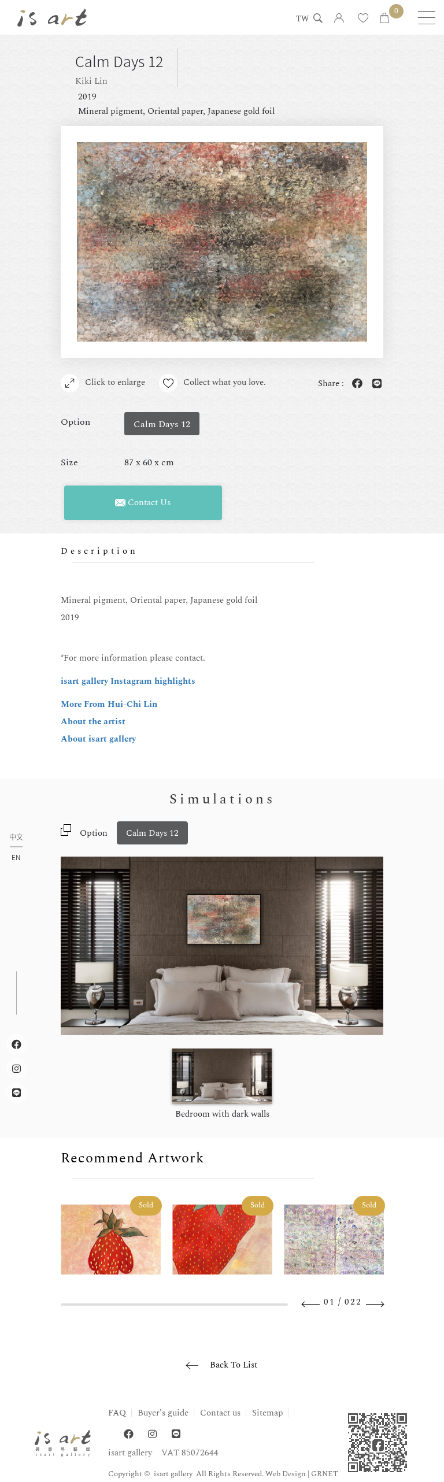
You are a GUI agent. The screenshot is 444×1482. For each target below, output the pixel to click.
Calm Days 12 (152, 833)
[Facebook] (128, 1434)
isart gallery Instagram (107, 681)
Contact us (220, 1413)
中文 (16, 837)
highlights (174, 681)
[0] (384, 19)
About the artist (93, 721)
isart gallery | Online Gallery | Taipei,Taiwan (52, 17)
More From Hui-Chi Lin (109, 704)
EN (16, 857)
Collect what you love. (224, 382)
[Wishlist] (363, 18)
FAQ (117, 1413)
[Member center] (339, 18)
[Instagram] (152, 1434)
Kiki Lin (91, 81)
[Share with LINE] (374, 384)
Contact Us (148, 502)
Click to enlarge (115, 382)
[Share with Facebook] (355, 384)
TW (302, 20)
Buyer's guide (163, 1413)
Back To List (233, 1365)
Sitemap (267, 1413)
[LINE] (176, 1434)
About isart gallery (98, 739)
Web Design (285, 1474)
